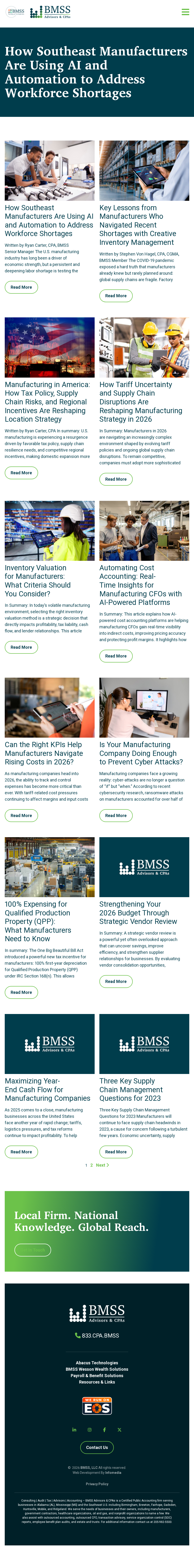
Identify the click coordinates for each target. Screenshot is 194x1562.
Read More (21, 287)
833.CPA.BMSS (100, 1335)
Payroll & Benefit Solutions (97, 1375)
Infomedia (113, 1473)
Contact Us (97, 1447)
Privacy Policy (97, 1484)
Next (101, 1165)
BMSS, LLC (89, 1468)
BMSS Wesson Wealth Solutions (97, 1369)
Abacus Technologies (97, 1362)
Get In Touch (32, 1249)
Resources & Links (97, 1381)
